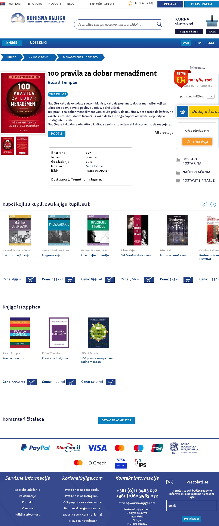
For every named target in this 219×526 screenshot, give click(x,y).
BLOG (71, 3)
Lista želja (200, 142)
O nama (27, 508)
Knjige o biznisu (39, 57)
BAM (210, 43)
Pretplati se (191, 518)
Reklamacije (27, 496)
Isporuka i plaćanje (27, 490)
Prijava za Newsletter (82, 521)
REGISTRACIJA (201, 4)
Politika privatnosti (27, 514)
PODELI (56, 134)
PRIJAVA (170, 4)
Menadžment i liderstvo (80, 57)
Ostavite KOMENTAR (117, 420)
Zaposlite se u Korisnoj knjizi (82, 514)
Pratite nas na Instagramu (82, 496)
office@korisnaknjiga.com (136, 503)
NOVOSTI (54, 3)
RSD (186, 43)
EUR (197, 43)
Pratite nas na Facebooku (82, 490)
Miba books (95, 166)
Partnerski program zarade (82, 508)
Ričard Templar (62, 82)
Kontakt (15, 3)
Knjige (11, 57)
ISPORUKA (35, 3)
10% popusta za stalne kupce (82, 502)
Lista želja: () (144, 3)
